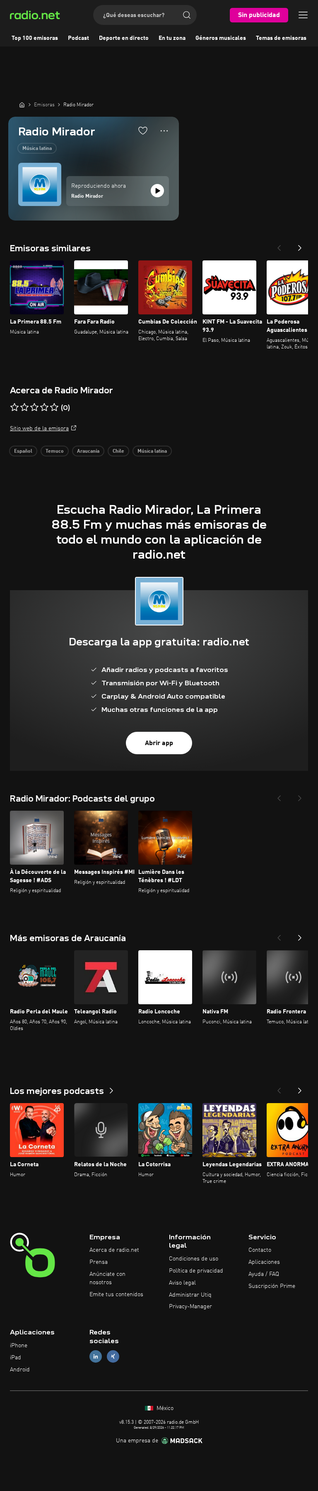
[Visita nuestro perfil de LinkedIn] (95, 1356)
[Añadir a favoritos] (142, 130)
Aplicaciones (264, 1262)
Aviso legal (182, 1283)
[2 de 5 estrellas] (24, 407)
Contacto (259, 1250)
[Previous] (279, 245)
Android (20, 1370)
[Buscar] (187, 15)
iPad (15, 1358)
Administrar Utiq (190, 1295)
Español (23, 451)
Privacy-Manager (190, 1307)
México (164, 1408)
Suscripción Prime (271, 1286)
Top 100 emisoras (35, 38)
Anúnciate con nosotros (107, 1278)
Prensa (98, 1262)
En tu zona (172, 38)
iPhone (18, 1346)
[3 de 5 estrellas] (34, 407)
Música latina (37, 148)
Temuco (55, 451)
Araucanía (88, 451)
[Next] (300, 245)
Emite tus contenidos (116, 1294)
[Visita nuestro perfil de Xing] (113, 1356)
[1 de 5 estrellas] (14, 407)
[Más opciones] (164, 131)
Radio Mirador (87, 196)
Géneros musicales (220, 38)
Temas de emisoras (281, 38)
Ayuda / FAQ (263, 1274)
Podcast (78, 38)
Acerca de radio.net (114, 1250)
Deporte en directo (124, 38)
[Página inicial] (22, 104)
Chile (118, 451)
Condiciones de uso (193, 1259)
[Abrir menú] (303, 15)
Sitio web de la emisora (39, 429)
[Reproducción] (157, 190)
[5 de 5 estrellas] (54, 407)
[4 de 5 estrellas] (44, 407)
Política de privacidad (196, 1271)
